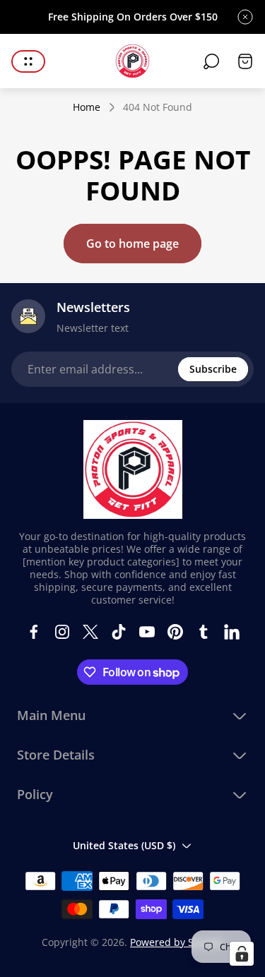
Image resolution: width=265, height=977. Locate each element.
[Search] (211, 61)
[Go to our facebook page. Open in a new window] (33, 631)
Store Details (56, 755)
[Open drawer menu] (28, 61)
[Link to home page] (132, 469)
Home (86, 107)
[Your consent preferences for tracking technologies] (242, 954)
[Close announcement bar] (245, 16)
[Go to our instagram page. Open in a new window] (62, 631)
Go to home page (132, 243)
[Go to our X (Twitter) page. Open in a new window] (90, 631)
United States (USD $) (124, 845)
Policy (35, 794)
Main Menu (51, 715)
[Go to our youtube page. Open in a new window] (147, 631)
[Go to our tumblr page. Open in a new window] (203, 631)
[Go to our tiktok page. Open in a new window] (118, 631)
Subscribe (213, 369)
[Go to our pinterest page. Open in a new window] (175, 631)
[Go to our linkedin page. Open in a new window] (231, 631)
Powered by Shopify (176, 942)
